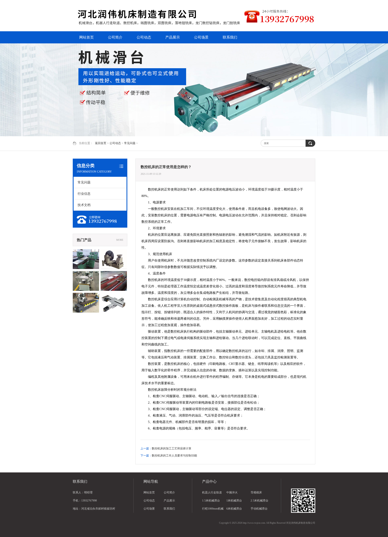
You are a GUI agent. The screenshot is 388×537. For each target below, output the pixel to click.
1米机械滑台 (234, 500)
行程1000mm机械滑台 (213, 510)
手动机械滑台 (259, 508)
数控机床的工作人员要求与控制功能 (174, 455)
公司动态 (144, 37)
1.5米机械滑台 (211, 500)
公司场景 (201, 37)
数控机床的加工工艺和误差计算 (171, 448)
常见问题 (129, 143)
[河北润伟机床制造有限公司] (159, 16)
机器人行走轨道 (212, 492)
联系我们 (230, 37)
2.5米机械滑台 (259, 500)
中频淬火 (232, 492)
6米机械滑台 (234, 508)
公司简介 (115, 37)
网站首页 (86, 37)
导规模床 (256, 492)
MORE (119, 240)
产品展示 (172, 37)
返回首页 (100, 143)
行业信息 (84, 193)
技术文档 (84, 205)
